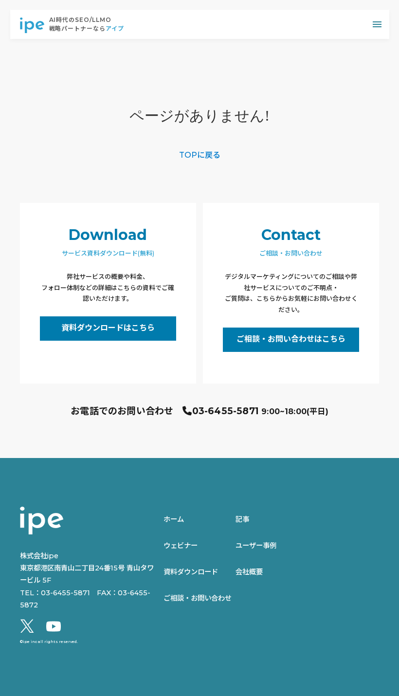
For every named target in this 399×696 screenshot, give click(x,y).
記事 (242, 519)
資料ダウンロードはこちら (108, 327)
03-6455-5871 (225, 411)
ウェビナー (180, 545)
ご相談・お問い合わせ (197, 598)
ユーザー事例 (256, 545)
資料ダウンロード (190, 572)
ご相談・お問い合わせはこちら (290, 339)
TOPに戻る (199, 155)
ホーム (173, 519)
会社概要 (249, 572)
